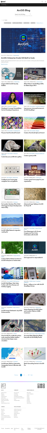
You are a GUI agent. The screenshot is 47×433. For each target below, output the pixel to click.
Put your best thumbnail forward (10, 133)
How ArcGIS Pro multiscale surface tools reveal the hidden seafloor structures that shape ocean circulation (11, 338)
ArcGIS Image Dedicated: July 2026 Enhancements (11, 311)
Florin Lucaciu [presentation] (32, 333)
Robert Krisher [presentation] (9, 228)
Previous (16, 375)
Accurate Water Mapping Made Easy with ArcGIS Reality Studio (33, 336)
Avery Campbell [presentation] (9, 281)
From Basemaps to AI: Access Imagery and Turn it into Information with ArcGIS (32, 233)
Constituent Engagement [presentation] (40, 106)
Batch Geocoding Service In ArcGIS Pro (34, 364)
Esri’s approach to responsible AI (33, 257)
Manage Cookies (29, 429)
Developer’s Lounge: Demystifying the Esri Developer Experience (11, 109)
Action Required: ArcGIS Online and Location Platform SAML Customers (33, 311)
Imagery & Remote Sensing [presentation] (39, 333)
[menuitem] (7, 392)
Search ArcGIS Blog (20, 14)
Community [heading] (16, 390)
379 (28, 375)
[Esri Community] (39, 387)
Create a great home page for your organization (34, 180)
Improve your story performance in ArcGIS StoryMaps (34, 109)
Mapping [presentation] (14, 106)
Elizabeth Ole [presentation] (10, 106)
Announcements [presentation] (40, 81)
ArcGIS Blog (3, 4)
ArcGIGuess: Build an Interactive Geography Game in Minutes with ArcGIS (11, 365)
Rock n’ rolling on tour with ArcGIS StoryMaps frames (34, 285)
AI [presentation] (36, 255)
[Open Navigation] (45, 1)
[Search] (42, 1)
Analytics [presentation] (15, 333)
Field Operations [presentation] (16, 281)
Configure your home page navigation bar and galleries (9, 180)
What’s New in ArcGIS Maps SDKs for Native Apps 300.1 (34, 84)
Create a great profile (30, 155)
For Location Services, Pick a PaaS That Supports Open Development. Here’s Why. (11, 205)
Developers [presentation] (16, 361)
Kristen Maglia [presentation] (32, 228)
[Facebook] (39, 385)
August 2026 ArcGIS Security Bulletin (9, 84)
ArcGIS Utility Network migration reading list (10, 231)
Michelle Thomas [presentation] (32, 281)
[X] (41, 385)
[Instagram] (41, 387)
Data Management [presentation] (17, 130)
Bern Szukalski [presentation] (10, 130)
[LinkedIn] (44, 385)
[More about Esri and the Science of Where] (3, 386)
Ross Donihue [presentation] (32, 106)
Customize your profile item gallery (11, 157)
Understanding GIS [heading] (30, 390)
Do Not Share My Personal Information (39, 429)
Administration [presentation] (16, 81)
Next (32, 375)
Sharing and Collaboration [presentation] (39, 153)
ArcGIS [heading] (2, 390)
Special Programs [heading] (17, 406)
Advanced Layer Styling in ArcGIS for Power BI (33, 204)
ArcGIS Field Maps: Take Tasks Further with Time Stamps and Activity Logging (10, 284)
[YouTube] (44, 387)
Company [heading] (3, 406)
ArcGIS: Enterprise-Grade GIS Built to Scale (18, 58)
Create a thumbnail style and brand (34, 133)
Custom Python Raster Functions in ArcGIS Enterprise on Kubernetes (11, 259)
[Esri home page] (3, 2)
